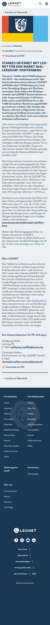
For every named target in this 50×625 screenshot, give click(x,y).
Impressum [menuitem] (22, 549)
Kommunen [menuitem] (33, 467)
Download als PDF (15, 55)
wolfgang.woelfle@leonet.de (27, 347)
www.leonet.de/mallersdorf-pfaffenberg (23, 224)
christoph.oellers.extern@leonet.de (22, 361)
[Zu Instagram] (22, 540)
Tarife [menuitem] (6, 403)
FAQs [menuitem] (6, 456)
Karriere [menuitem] (7, 501)
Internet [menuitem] (8, 408)
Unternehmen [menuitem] (10, 491)
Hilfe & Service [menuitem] (11, 451)
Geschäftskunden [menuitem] (36, 396)
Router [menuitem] (7, 440)
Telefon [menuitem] (7, 413)
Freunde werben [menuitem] (11, 445)
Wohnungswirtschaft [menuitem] (11, 469)
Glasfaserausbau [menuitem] (11, 429)
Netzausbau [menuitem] (9, 435)
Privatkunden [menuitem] (10, 396)
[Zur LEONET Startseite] (11, 4)
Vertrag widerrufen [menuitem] (22, 567)
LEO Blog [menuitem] (8, 507)
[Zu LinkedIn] (34, 540)
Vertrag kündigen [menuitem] (22, 561)
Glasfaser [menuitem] (8, 424)
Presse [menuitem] (7, 496)
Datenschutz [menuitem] (22, 555)
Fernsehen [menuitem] (9, 419)
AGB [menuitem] (34, 573)
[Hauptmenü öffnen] (46, 4)
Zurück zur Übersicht (16, 12)
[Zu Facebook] (16, 540)
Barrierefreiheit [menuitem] (20, 573)
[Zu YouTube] (28, 540)
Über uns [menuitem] (8, 484)
